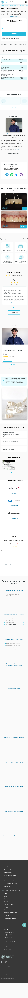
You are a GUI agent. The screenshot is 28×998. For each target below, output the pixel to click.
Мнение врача (4, 44)
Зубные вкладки (9, 620)
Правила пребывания (6, 974)
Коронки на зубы (9, 622)
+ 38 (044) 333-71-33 (9, 937)
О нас (5, 893)
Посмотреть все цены (14, 84)
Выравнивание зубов (10, 875)
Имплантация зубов (9, 881)
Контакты (6, 910)
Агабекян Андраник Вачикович (13, 350)
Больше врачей (13, 369)
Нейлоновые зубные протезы (13, 647)
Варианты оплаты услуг (10, 912)
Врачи (20, 44)
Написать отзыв (14, 312)
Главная (2, 5)
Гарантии (6, 915)
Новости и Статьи (8, 904)
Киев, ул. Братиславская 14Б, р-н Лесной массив (15, 928)
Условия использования (7, 968)
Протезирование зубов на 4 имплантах (13, 595)
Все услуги (7, 886)
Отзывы (15, 44)
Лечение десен (8, 872)
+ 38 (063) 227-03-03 (9, 935)
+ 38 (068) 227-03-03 (9, 932)
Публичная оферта (6, 971)
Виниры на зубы (9, 618)
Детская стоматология (10, 878)
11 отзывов (11, 356)
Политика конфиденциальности (9, 966)
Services (6, 5)
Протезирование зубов (14, 5)
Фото (11, 44)
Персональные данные (10, 918)
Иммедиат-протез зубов (12, 649)
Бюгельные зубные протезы (13, 645)
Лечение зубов (8, 869)
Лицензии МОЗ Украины (10, 921)
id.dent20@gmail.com (9, 941)
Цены (5, 899)
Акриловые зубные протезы (13, 643)
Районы (6, 901)
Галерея (6, 907)
